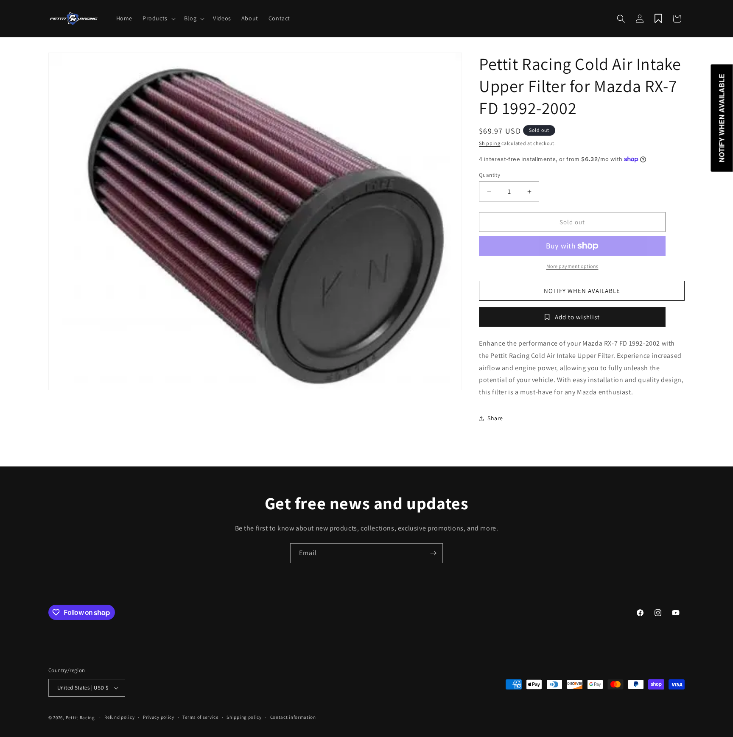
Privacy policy (158, 717)
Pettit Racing (80, 717)
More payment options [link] (572, 266)
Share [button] (495, 418)
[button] (158, 18)
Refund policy (119, 717)
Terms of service (200, 717)
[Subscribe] (433, 553)
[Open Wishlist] (658, 18)
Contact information (293, 717)
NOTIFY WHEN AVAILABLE (582, 291)
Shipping (490, 143)
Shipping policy (244, 717)
